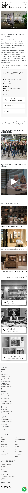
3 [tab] (14, 27)
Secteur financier (18, 454)
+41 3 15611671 (5, 393)
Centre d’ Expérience (19, 451)
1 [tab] (11, 27)
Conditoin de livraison (6, 475)
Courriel (9, 105)
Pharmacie (17, 446)
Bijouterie (3, 439)
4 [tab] (16, 27)
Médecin (16, 444)
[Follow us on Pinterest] (10, 487)
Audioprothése (4, 446)
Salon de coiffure (18, 453)
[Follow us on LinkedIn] (7, 487)
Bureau (10, 91)
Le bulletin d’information (6, 473)
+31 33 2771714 (6, 376)
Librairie (16, 443)
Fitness (16, 441)
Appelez (9, 111)
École (2, 456)
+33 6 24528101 (6, 385)
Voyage (16, 456)
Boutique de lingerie (5, 449)
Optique (3, 438)
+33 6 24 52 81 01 (22, 2)
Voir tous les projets (15, 277)
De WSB (3, 468)
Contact (11, 2)
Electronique (17, 438)
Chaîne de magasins (5, 453)
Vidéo (2, 469)
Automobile (3, 448)
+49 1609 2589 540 (7, 411)
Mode (2, 441)
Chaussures (3, 454)
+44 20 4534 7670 (6, 401)
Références (3, 466)
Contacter (3, 480)
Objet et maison (18, 448)
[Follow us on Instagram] (2, 487)
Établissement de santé (20, 439)
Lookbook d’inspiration (6, 464)
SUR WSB (11, 5)
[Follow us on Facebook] (5, 487)
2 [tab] (13, 27)
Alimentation (4, 444)
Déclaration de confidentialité (7, 476)
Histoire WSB (4, 471)
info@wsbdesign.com (7, 378)
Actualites (3, 478)
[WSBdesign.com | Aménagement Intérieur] (4, 4)
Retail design (4, 443)
